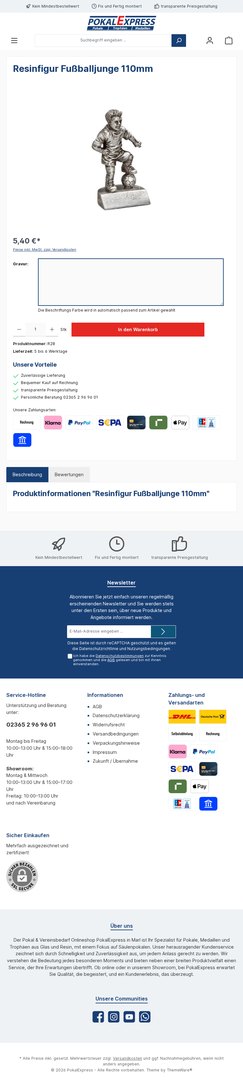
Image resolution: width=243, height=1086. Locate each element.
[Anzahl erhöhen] (52, 330)
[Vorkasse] (110, 422)
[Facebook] (98, 1017)
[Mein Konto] (210, 40)
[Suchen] (178, 40)
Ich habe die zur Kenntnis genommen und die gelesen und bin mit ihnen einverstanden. (119, 659)
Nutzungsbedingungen (148, 648)
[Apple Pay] (180, 422)
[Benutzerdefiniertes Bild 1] (182, 717)
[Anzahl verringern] (19, 330)
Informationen (105, 695)
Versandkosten (127, 1058)
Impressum (105, 752)
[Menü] (14, 40)
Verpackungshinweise (116, 743)
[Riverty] (158, 422)
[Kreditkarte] (136, 422)
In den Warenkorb (138, 329)
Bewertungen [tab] (69, 474)
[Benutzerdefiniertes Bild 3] (182, 734)
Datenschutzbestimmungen (120, 655)
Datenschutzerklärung (116, 715)
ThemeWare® (179, 1070)
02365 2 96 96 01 (31, 724)
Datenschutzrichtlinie (98, 648)
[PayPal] (79, 422)
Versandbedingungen (116, 733)
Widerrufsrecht (109, 724)
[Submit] (163, 631)
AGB (111, 660)
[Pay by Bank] (22, 440)
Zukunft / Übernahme (115, 761)
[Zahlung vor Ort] (206, 422)
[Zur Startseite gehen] (121, 23)
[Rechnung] (26, 422)
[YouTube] (129, 1017)
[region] (121, 160)
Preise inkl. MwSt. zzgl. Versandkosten (44, 250)
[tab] (27, 474)
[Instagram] (114, 1017)
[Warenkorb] (229, 40)
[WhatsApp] (145, 1017)
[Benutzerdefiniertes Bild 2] (213, 717)
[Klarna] (53, 422)
